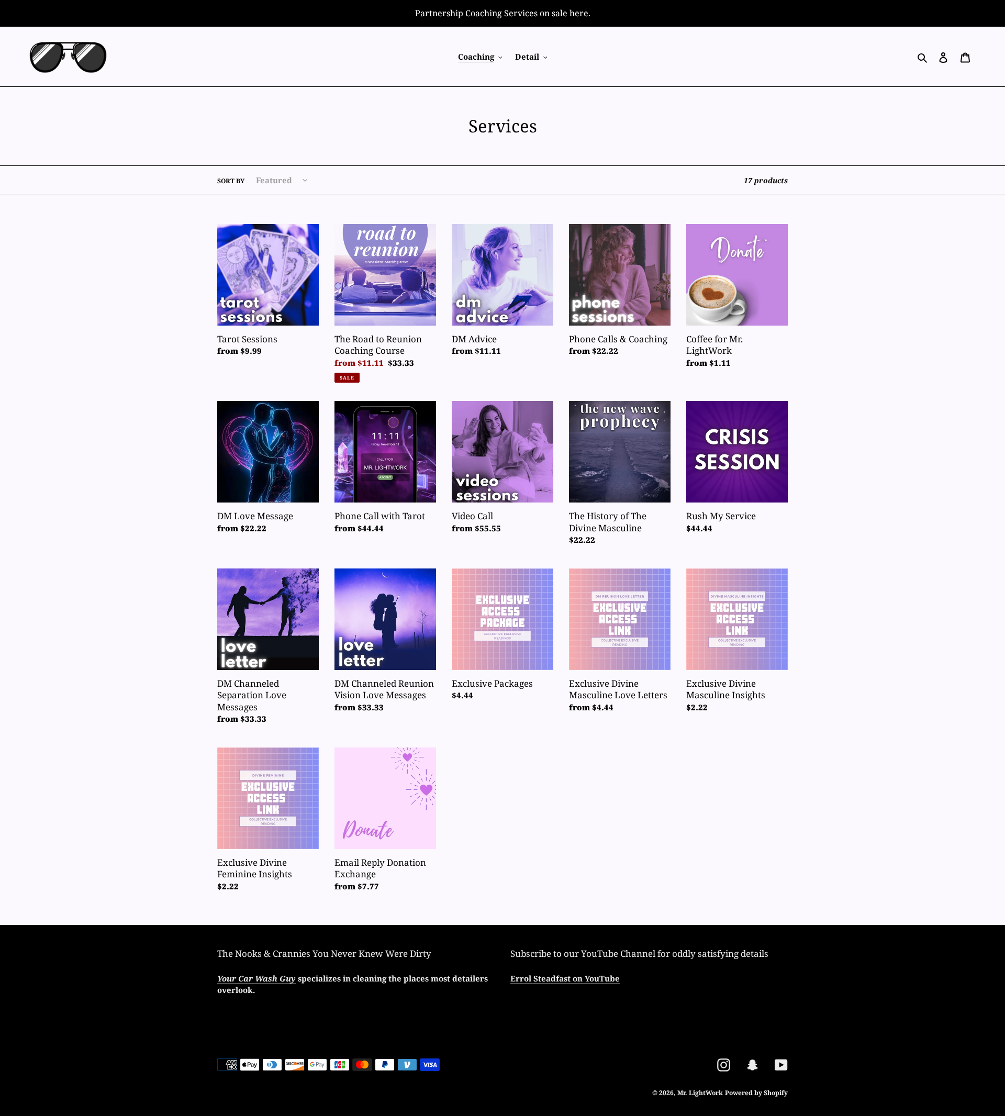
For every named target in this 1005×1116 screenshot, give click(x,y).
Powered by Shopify (756, 1092)
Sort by (230, 180)
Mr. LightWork (700, 1092)
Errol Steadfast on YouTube (565, 978)
